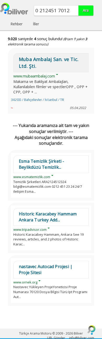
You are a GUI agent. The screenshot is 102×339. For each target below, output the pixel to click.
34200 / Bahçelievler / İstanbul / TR (37, 100)
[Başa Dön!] (91, 330)
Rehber (16, 23)
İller (36, 23)
